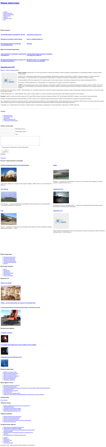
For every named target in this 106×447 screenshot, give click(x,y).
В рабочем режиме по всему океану (12, 409)
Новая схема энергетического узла (11, 410)
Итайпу (55, 165)
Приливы (29, 43)
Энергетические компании (12, 70)
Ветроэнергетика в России (10, 386)
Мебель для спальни (6, 283)
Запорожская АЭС (8, 67)
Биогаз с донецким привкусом (35, 39)
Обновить (3, 154)
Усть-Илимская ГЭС (8, 389)
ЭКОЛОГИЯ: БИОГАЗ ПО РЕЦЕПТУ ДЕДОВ (13, 34)
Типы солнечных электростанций (11, 393)
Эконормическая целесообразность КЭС (11, 357)
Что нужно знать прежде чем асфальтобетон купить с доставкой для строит (20, 307)
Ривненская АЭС (8, 115)
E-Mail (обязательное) (20, 131)
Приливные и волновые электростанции (11, 39)
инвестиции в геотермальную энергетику (13, 427)
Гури (2, 210)
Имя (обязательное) (20, 128)
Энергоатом (6, 118)
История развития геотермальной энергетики (14, 435)
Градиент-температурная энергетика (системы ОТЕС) (16, 405)
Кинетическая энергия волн (34, 34)
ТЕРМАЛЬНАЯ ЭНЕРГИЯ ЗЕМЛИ (12, 428)
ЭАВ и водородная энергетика (11, 419)
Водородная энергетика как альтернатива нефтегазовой (17, 420)
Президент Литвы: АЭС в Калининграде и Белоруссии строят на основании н (38, 60)
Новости (3, 70)
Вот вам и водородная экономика (11, 417)
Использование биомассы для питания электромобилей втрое (11, 44)
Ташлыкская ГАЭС (58, 189)
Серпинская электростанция (11, 120)
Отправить (3, 158)
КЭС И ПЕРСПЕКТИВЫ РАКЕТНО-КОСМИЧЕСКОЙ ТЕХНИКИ (18, 344)
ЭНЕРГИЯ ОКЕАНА (8, 407)
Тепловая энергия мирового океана (12, 408)
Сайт (16, 134)
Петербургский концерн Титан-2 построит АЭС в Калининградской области (13, 60)
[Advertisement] (88, 8)
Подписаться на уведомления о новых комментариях (15, 147)
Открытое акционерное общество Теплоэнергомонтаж (15, 165)
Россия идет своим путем (9, 421)
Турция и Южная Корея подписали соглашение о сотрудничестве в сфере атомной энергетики (26, 388)
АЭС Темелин (4, 189)
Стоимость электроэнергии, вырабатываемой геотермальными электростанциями (23, 394)
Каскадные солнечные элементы (11, 385)
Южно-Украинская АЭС (10, 119)
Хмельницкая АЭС (8, 116)
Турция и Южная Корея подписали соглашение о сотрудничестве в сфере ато (39, 54)
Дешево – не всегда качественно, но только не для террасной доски (18, 302)
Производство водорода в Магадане (12, 416)
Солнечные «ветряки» (6, 332)
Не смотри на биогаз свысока (10, 390)
